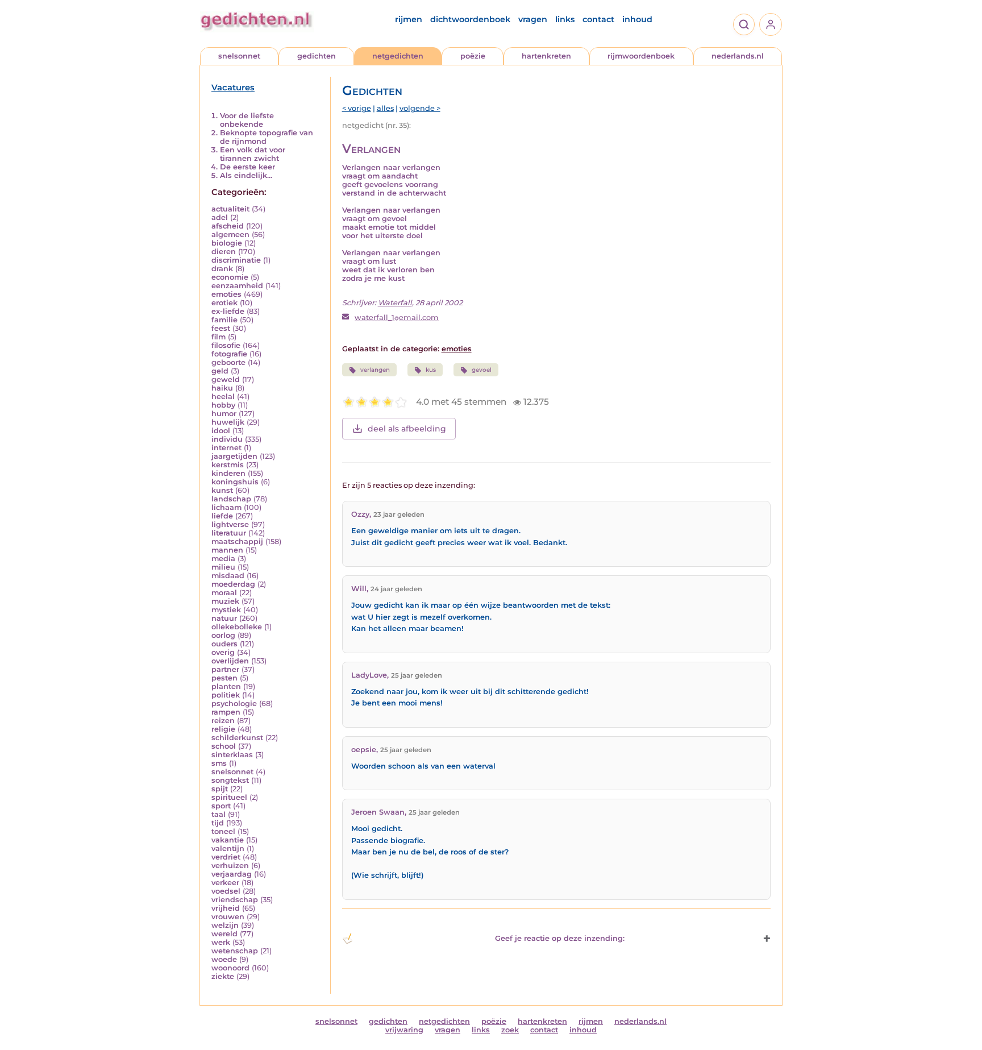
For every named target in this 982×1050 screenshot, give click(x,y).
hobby (223, 405)
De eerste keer (247, 167)
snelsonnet (239, 56)
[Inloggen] (770, 24)
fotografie (229, 354)
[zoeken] (744, 24)
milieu (223, 567)
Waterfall (395, 302)
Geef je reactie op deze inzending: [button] (560, 938)
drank (222, 268)
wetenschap (234, 951)
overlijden (230, 661)
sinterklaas (232, 754)
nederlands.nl (737, 56)
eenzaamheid (237, 285)
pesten (224, 678)
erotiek (224, 302)
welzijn (225, 925)
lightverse (230, 524)
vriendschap (234, 899)
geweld (225, 379)
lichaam (226, 507)
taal (218, 814)
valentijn (227, 848)
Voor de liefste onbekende (247, 119)
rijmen (408, 19)
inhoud (637, 19)
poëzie (472, 56)
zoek (510, 1030)
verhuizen (230, 865)
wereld (224, 933)
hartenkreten (546, 56)
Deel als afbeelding (407, 429)
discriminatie (236, 260)
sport (221, 806)
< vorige (356, 108)
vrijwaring (404, 1030)
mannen (227, 550)
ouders (224, 644)
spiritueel (229, 797)
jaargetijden (234, 456)
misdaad (227, 575)
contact (598, 19)
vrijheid (225, 908)
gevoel (482, 369)
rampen (225, 712)
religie (223, 729)
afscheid (227, 226)
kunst (222, 490)
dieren (223, 251)
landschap (231, 499)
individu (227, 439)
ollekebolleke (236, 626)
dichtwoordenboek (470, 19)
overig (223, 652)
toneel (223, 831)
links (565, 19)
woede (224, 959)
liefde (222, 516)
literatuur (228, 533)
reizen (223, 720)
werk (220, 942)
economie (229, 277)
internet (226, 447)
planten (226, 686)
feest (220, 328)
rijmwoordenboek (641, 56)
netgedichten (397, 56)
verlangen (375, 369)
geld (219, 371)
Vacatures (233, 87)
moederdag (233, 584)
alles (385, 108)
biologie (226, 243)
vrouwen (227, 916)
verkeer (225, 882)
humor (223, 413)
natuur (224, 618)
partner (225, 669)
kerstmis (227, 464)
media (223, 558)
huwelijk (227, 422)
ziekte (222, 976)
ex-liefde (227, 311)
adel (219, 217)
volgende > (420, 108)
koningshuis (235, 482)
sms (219, 763)
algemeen (230, 234)
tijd (217, 823)
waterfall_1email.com (397, 317)
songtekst (230, 780)
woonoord (230, 968)
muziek (225, 601)
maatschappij (237, 541)
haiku (222, 388)
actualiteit (230, 209)
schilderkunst (237, 737)
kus (431, 369)
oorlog (223, 635)
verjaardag (231, 874)
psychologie (234, 703)
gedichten (316, 56)
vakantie (227, 840)
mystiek (226, 609)
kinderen (228, 473)
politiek (225, 695)
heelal (223, 396)
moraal (224, 592)
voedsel (225, 891)
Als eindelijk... (246, 175)
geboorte (228, 362)
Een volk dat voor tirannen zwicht (252, 154)
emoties (226, 294)
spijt (219, 789)
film (218, 337)
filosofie (225, 345)
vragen (532, 19)
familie (224, 320)
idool (220, 430)
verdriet (225, 857)
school (223, 746)
